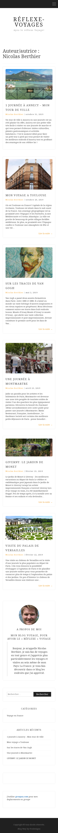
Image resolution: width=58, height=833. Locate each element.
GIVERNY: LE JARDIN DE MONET (21, 758)
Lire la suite (45, 233)
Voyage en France (15, 716)
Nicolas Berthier (14, 114)
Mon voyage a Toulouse (26, 195)
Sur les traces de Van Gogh (19, 747)
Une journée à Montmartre (19, 753)
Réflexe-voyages (29, 22)
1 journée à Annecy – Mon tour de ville (25, 737)
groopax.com (21, 797)
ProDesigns (35, 829)
